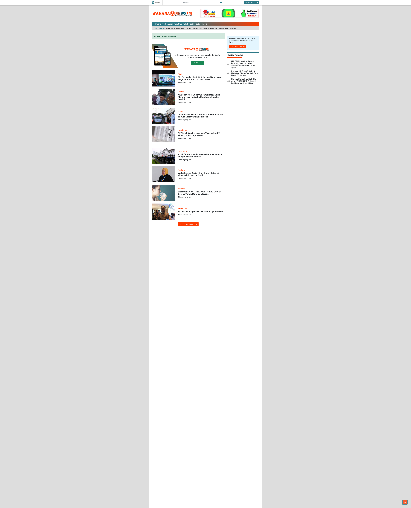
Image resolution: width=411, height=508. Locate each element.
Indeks (204, 24)
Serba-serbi (167, 24)
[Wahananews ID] (173, 13)
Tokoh (185, 24)
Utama (158, 24)
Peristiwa (178, 24)
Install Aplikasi (197, 63)
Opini (192, 24)
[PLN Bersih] (229, 13)
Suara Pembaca (236, 46)
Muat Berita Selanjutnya (188, 224)
